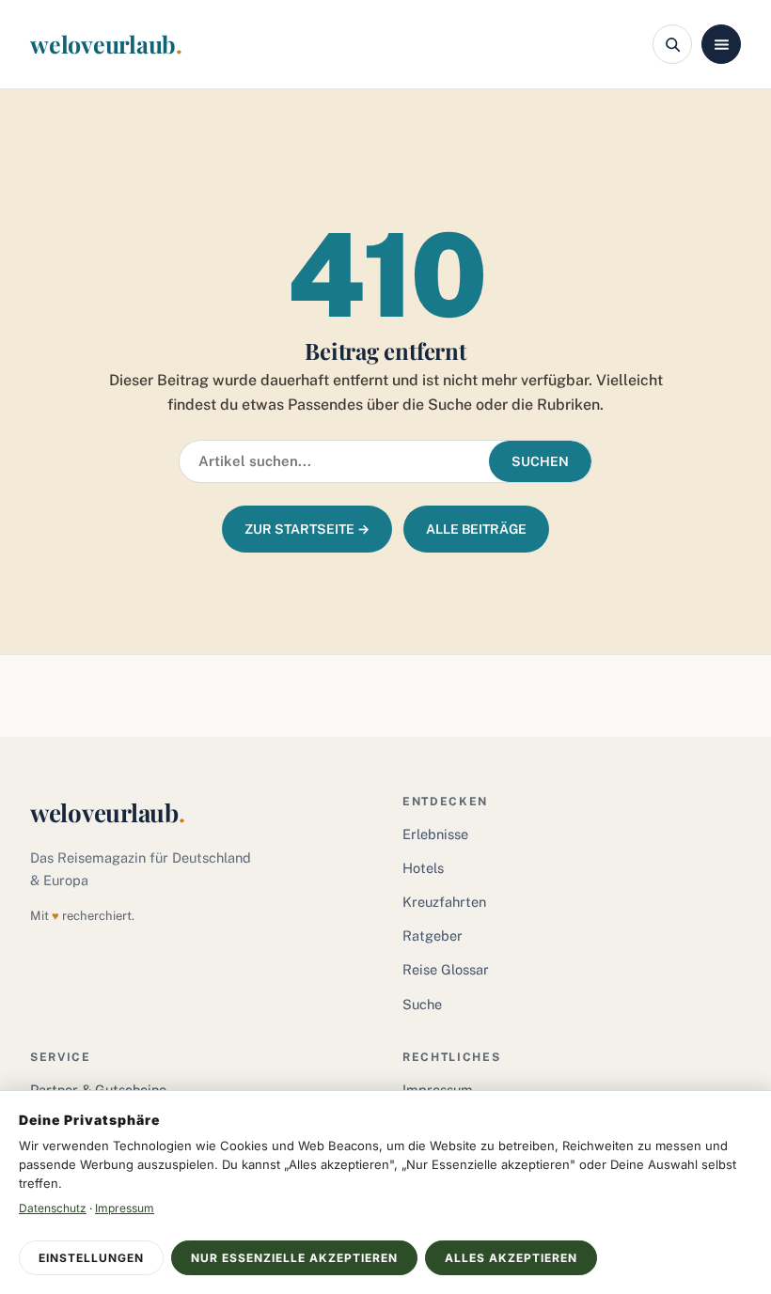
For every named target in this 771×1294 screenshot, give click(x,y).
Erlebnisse (435, 834)
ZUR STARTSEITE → (307, 529)
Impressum (124, 1208)
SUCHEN (540, 461)
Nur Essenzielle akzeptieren (294, 1258)
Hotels (423, 868)
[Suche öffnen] (672, 44)
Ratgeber (432, 935)
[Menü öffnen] (721, 44)
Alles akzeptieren (511, 1258)
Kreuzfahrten (444, 902)
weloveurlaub (106, 43)
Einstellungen (91, 1258)
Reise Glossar (445, 969)
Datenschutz (53, 1208)
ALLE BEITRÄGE (476, 529)
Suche (422, 1004)
